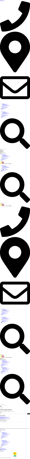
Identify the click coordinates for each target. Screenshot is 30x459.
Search (1, 149)
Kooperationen (2, 313)
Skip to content (1, 0)
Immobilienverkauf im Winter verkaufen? (4, 417)
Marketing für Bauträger (3, 108)
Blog (1, 314)
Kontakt (2, 109)
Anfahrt (0, 358)
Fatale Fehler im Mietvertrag (2, 416)
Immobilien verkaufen (3, 111)
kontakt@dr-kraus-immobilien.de (3, 359)
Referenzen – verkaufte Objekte (5, 107)
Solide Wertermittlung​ (4, 155)
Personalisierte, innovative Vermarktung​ (6, 105)
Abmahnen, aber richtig (2, 418)
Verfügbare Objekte (4, 312)
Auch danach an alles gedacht (5, 167)
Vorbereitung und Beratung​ (4, 104)
